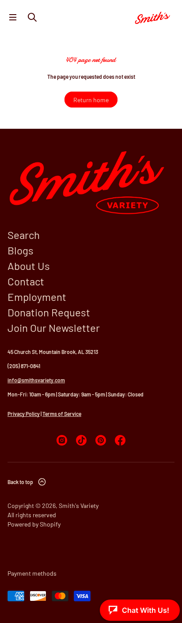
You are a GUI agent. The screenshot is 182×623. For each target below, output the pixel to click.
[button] (32, 17)
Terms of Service (61, 414)
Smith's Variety (79, 505)
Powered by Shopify (34, 524)
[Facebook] (120, 440)
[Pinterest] (100, 440)
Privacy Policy (24, 414)
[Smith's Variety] (153, 17)
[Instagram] (62, 440)
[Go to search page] (32, 17)
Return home (91, 100)
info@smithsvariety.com (36, 380)
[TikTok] (81, 440)
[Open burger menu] (13, 17)
